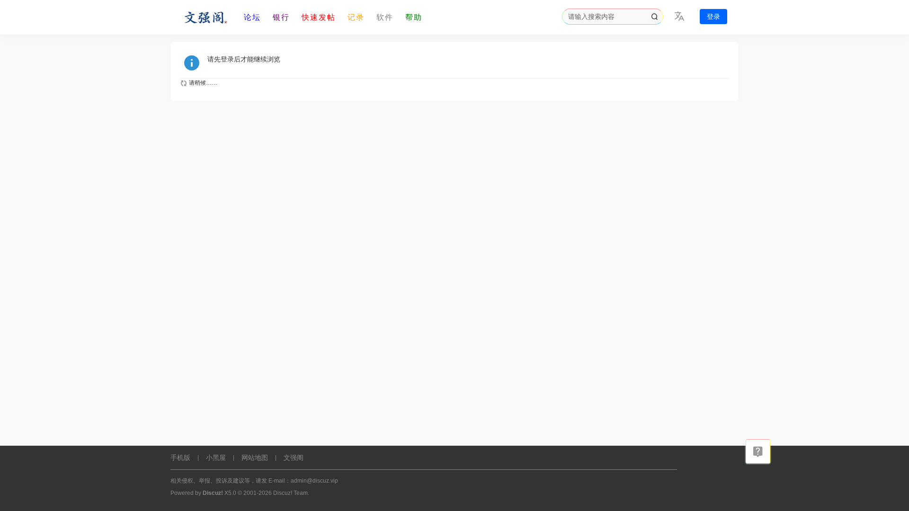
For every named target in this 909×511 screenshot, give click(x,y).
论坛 (252, 17)
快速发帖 (319, 17)
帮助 (413, 17)
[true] (654, 17)
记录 (356, 17)
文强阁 (293, 457)
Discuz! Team (290, 493)
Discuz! (213, 493)
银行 (281, 17)
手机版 (180, 457)
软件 (384, 17)
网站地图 (254, 457)
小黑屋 (216, 457)
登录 (713, 16)
